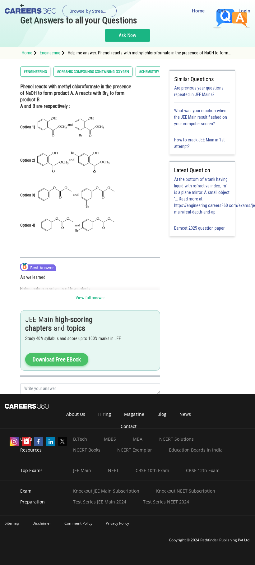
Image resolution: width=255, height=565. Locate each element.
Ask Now (127, 35)
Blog (161, 414)
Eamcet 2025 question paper (199, 228)
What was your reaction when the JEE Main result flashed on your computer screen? (200, 117)
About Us (75, 414)
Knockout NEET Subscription (185, 491)
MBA (137, 439)
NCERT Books (86, 450)
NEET (113, 470)
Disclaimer (41, 523)
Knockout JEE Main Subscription (106, 491)
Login (244, 11)
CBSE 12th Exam (203, 470)
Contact (129, 426)
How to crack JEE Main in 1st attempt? (199, 143)
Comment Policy (78, 523)
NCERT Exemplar (134, 450)
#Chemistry (149, 72)
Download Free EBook (57, 359)
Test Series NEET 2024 (166, 502)
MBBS (110, 439)
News (185, 414)
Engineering (50, 52)
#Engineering (35, 72)
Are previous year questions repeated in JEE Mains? (199, 91)
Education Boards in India (196, 450)
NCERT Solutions (176, 439)
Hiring (104, 414)
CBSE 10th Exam (152, 470)
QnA (221, 11)
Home (198, 11)
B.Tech (80, 439)
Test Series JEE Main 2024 (99, 502)
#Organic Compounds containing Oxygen (93, 72)
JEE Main (82, 470)
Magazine (134, 414)
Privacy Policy (117, 523)
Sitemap (12, 523)
